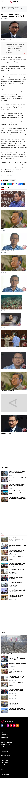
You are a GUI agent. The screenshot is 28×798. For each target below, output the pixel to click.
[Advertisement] (14, 451)
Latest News (4, 467)
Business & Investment (13, 7)
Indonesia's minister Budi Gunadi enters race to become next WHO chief (17, 479)
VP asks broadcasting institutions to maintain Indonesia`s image (13, 432)
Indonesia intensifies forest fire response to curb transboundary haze (14, 652)
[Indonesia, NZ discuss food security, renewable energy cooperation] (4, 577)
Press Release (4, 751)
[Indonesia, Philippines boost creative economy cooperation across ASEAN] (4, 659)
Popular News (5, 534)
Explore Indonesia (5, 744)
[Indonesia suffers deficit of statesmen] (11, 319)
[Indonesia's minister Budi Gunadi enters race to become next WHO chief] (4, 479)
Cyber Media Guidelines (7, 767)
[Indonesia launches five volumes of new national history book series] (4, 492)
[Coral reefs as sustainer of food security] (11, 302)
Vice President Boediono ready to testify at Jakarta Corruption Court (12, 389)
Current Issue (4, 737)
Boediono (5, 180)
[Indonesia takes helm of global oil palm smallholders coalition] (4, 565)
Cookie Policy (4, 762)
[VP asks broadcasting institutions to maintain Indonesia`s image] (14, 423)
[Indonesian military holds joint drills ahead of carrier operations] (4, 710)
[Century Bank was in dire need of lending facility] (13, 360)
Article (2, 746)
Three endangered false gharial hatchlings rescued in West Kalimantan (17, 473)
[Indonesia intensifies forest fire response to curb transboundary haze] (14, 644)
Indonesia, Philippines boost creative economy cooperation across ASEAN (17, 658)
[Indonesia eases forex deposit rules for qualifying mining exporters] (4, 552)
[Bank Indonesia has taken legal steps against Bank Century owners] (14, 338)
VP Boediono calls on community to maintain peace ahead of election (13, 250)
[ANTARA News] (15, 1)
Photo (2, 749)
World (2, 740)
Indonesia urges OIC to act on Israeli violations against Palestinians (16, 597)
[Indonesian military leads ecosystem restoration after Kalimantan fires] (4, 584)
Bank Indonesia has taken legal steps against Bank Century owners (13, 347)
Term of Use (4, 758)
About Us (3, 764)
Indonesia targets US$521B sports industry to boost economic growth (17, 558)
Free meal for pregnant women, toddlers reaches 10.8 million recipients (17, 486)
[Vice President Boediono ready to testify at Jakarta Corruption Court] (14, 380)
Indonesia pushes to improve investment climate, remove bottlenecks (16, 571)
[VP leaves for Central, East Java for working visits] (14, 403)
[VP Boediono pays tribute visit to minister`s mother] (14, 219)
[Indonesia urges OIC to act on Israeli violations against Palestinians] (4, 597)
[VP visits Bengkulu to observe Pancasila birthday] (14, 283)
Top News (4, 632)
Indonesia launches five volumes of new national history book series (17, 492)
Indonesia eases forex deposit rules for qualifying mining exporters (16, 552)
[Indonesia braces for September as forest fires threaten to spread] (4, 499)
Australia (12, 180)
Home (4, 7)
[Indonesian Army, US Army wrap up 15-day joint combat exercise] (4, 539)
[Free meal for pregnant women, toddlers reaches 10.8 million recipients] (4, 486)
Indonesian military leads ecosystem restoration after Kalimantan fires (16, 584)
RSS (2, 769)
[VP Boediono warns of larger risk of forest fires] (13, 263)
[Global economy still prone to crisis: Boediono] (13, 198)
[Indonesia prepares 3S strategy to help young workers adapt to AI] (4, 590)
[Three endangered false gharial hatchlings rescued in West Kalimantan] (4, 473)
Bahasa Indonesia (5, 755)
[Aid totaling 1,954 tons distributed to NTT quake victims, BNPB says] (4, 665)
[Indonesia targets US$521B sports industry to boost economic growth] (4, 558)
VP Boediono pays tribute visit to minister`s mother (12, 228)
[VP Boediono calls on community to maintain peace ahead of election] (14, 241)
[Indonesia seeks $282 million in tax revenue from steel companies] (4, 546)
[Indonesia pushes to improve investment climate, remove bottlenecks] (4, 571)
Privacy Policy (4, 760)
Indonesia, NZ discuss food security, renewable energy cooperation (16, 577)
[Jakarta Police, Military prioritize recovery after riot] (4, 703)
